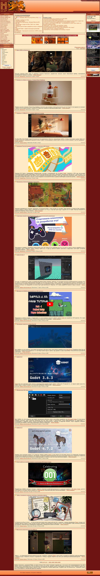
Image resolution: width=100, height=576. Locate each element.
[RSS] (19, 11)
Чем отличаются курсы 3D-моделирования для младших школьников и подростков (63, 20)
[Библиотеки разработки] (63, 43)
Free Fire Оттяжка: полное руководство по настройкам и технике (59, 22)
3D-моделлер (4, 54)
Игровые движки (4, 19)
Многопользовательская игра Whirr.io (26, 529)
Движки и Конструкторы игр (25, 287)
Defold (62, 317)
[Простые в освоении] (37, 43)
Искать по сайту (4, 37)
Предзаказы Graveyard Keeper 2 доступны (27, 181)
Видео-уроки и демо (5, 29)
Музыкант (4, 57)
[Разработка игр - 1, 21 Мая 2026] (93, 65)
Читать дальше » (37, 74)
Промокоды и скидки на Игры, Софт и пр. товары (27, 24)
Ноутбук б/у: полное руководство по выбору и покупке (57, 29)
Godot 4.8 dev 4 (20, 254)
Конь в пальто (4, 62)
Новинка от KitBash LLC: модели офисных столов (30, 113)
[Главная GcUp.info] (3, 11)
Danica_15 (18, 25)
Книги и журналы (4, 25)
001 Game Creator (72, 419)
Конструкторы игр (4, 18)
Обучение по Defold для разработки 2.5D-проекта (29, 291)
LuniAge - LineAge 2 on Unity (22, 19)
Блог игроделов (4, 39)
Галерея (2, 33)
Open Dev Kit (69, 349)
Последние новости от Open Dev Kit (26, 324)
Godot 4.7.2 (19, 427)
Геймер (3, 53)
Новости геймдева (4, 15)
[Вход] (14, 11)
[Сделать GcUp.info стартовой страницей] (15, 11)
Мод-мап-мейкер (5, 52)
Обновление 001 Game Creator (24, 390)
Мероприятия (22, 76)
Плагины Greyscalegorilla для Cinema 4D (53, 19)
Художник (3, 56)
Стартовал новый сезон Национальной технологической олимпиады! (35, 216)
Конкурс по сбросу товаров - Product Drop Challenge (30, 80)
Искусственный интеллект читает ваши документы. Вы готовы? (59, 27)
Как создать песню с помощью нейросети (54, 28)
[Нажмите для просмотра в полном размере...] (50, 71)
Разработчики (22, 178)
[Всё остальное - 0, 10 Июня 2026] (93, 56)
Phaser (76, 522)
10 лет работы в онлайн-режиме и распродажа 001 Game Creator (33, 462)
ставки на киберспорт (5, 575)
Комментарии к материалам (6, 43)
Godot (64, 173)
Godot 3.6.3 (19, 356)
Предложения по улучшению (22, 16)
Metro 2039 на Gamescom (23, 50)
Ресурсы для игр (4, 24)
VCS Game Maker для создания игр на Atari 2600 (55, 18)
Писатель (3, 58)
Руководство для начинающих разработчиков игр (55, 26)
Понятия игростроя (4, 34)
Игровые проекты (23, 142)
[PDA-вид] (18, 11)
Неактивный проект (20, 21)
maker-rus (93, 20)
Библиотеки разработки (5, 21)
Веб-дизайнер (4, 61)
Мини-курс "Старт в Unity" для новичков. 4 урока (55, 25)
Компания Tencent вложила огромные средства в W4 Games (32, 146)
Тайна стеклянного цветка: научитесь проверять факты (31, 495)
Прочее (21, 491)
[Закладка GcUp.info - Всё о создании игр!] (17, 11)
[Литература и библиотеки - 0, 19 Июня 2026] (93, 48)
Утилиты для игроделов (5, 22)
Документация (3, 26)
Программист (4, 49)
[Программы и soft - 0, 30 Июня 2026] (93, 40)
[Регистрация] (10, 11)
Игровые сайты (4, 36)
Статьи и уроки (4, 28)
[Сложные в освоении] (50, 43)
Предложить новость (80, 47)
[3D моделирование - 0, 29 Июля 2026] (93, 31)
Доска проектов (4, 32)
